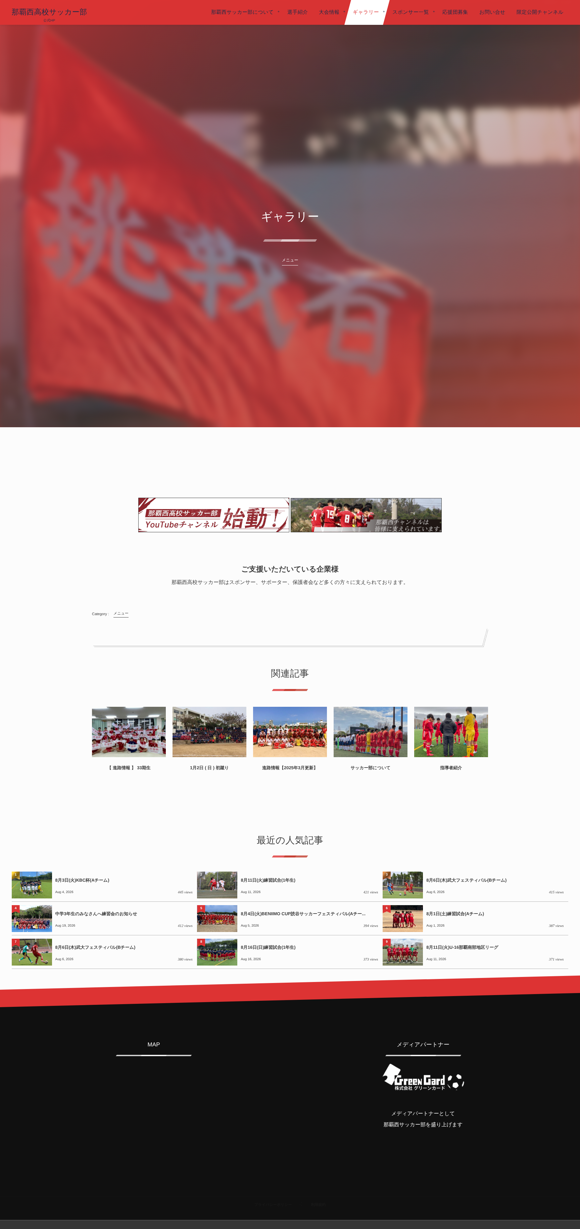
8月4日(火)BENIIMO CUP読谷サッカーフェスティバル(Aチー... (303, 913)
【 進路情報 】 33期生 (128, 767)
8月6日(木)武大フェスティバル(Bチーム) (466, 880)
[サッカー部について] (370, 732)
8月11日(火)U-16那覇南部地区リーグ (462, 947)
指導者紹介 (451, 767)
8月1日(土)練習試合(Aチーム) (455, 913)
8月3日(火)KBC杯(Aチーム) (82, 880)
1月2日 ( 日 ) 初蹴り (209, 767)
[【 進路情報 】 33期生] (129, 732)
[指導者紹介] (451, 732)
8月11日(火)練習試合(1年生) (268, 880)
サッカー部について (370, 767)
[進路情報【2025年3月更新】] (290, 732)
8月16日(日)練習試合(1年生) (268, 947)
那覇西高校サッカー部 (49, 12)
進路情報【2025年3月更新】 (290, 767)
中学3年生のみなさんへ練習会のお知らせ (96, 913)
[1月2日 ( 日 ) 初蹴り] (209, 732)
